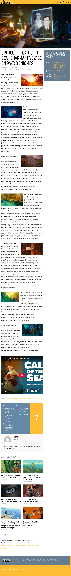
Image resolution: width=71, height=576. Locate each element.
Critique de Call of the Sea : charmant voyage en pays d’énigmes (56, 55)
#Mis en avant (13, 70)
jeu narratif (8, 399)
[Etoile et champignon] (7, 3)
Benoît (5, 67)
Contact (5, 569)
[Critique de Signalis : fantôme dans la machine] (11, 490)
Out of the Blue (59, 70)
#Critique (5, 70)
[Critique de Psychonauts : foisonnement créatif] (11, 466)
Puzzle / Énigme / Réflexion (60, 65)
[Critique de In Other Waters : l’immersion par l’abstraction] (33, 466)
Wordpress (53, 559)
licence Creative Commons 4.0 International (34, 559)
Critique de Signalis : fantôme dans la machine (11, 500)
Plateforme (23, 70)
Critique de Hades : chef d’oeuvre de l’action (32, 500)
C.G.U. (23, 569)
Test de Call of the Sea (20, 399)
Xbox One (29, 70)
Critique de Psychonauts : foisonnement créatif (11, 476)
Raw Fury (56, 74)
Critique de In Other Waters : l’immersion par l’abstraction (32, 477)
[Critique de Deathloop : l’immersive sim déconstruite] (33, 513)
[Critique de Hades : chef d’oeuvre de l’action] (33, 490)
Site (14, 559)
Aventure (57, 63)
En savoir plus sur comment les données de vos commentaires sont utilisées (21, 545)
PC (18, 70)
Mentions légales (14, 569)
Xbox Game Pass (33, 399)
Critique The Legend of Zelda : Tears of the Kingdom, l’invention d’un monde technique (10, 525)
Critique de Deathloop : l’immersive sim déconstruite (31, 524)
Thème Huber (62, 559)
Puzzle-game (58, 67)
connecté (15, 540)
